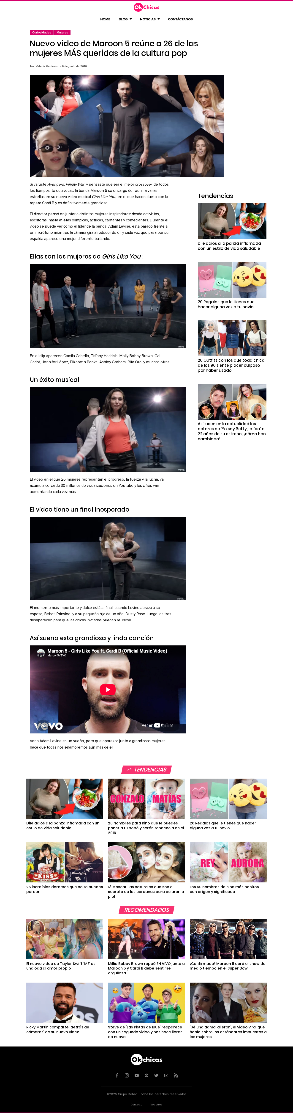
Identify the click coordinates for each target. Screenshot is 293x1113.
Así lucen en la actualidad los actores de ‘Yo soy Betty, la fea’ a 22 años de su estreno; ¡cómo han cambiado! (232, 431)
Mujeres (62, 32)
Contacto (136, 1104)
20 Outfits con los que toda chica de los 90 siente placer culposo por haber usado (231, 365)
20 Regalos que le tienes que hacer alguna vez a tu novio (226, 304)
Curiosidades (41, 32)
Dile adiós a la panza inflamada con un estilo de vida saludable (229, 246)
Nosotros (156, 1104)
